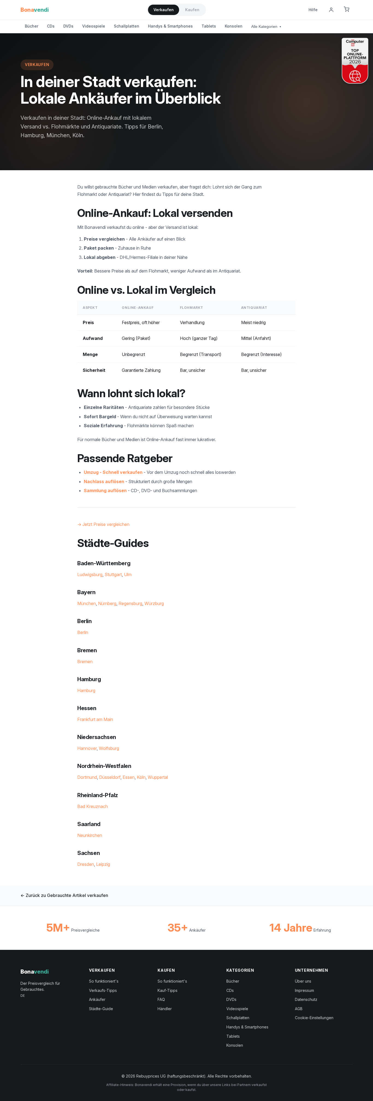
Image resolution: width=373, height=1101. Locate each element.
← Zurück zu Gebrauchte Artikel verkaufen (64, 895)
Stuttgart (113, 574)
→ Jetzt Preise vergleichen (103, 524)
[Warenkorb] (347, 9)
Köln (141, 777)
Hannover (87, 748)
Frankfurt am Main (95, 719)
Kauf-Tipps (167, 990)
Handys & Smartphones (170, 26)
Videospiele (93, 26)
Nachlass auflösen (104, 481)
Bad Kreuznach (92, 806)
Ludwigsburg (89, 574)
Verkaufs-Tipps (103, 990)
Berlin (82, 632)
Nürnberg (107, 603)
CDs (51, 26)
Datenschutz (306, 999)
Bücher (31, 26)
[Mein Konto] (331, 10)
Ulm (128, 574)
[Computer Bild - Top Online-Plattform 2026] (355, 61)
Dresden (85, 864)
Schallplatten (126, 26)
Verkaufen (163, 9)
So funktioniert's (104, 981)
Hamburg (86, 690)
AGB (299, 1008)
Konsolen (233, 26)
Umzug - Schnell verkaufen (113, 472)
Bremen (85, 661)
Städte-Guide (101, 1008)
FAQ (161, 999)
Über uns (303, 981)
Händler (165, 1008)
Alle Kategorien (266, 26)
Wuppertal (158, 777)
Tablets (209, 26)
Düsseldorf (109, 777)
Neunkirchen (89, 835)
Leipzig (103, 864)
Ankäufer (97, 999)
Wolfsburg (109, 748)
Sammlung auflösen (105, 490)
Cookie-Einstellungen (314, 1017)
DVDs (68, 26)
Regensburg (130, 603)
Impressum (304, 990)
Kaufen (192, 9)
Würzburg (154, 603)
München (86, 603)
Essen (129, 777)
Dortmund (87, 777)
